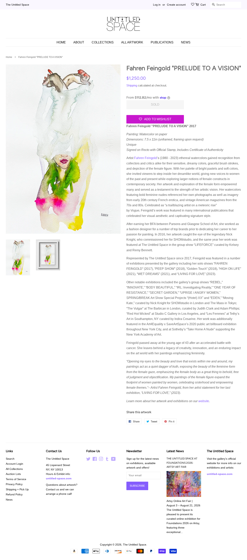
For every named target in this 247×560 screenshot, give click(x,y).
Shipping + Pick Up (17, 489)
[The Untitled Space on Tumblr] (107, 459)
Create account (176, 4)
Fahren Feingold (145, 158)
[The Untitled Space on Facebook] (94, 459)
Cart (203, 4)
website (203, 401)
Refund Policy (14, 494)
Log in (157, 4)
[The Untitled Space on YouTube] (113, 459)
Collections (103, 42)
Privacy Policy (14, 484)
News (185, 42)
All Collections (14, 469)
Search (10, 458)
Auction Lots (13, 474)
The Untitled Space (17, 4)
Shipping (131, 85)
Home (61, 42)
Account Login (14, 463)
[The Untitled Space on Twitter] (88, 459)
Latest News (175, 451)
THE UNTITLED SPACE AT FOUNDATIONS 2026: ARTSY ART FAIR (182, 463)
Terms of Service (16, 479)
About (78, 42)
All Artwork (132, 42)
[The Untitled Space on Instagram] (101, 459)
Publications (162, 42)
